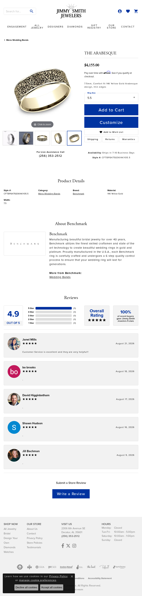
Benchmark (78, 193)
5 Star (31, 308)
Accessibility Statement (100, 578)
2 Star (31, 319)
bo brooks (29, 367)
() (74, 308)
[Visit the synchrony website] (119, 567)
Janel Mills (29, 339)
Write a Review (71, 493)
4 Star (31, 311)
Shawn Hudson (32, 423)
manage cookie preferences (37, 580)
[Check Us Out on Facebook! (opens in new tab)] (62, 546)
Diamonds (75, 26)
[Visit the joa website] (80, 567)
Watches (9, 552)
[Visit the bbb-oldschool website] (29, 567)
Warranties (128, 139)
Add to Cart (111, 110)
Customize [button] (111, 122)
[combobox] (16, 11)
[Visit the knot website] (91, 567)
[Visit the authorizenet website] (19, 567)
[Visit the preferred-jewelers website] (104, 567)
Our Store (111, 26)
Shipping (92, 139)
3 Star (31, 315)
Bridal (7, 533)
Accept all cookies (51, 587)
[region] (42, 90)
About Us (32, 529)
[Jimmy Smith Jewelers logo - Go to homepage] (71, 11)
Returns (110, 139)
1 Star (31, 322)
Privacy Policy (35, 538)
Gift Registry (94, 26)
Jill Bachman (31, 451)
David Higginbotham (36, 395)
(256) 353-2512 (50, 156)
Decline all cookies (26, 587)
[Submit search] (32, 11)
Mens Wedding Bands (17, 40)
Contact (128, 26)
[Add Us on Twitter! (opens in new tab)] (68, 546)
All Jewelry (37, 26)
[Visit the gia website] (40, 567)
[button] (120, 11)
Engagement (17, 26)
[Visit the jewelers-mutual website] (66, 567)
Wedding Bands (60, 277)
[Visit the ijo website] (52, 567)
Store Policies (34, 543)
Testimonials (34, 547)
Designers (56, 26)
